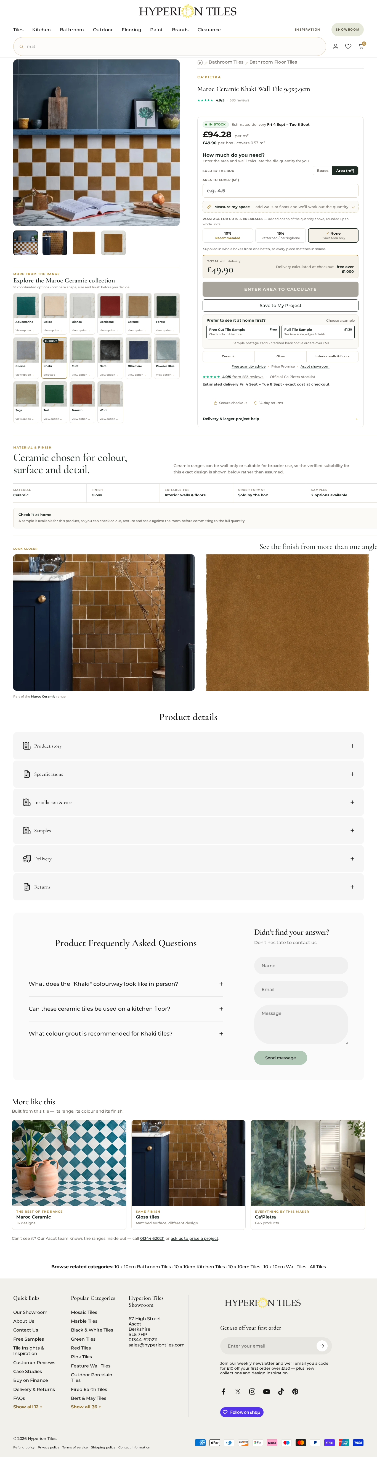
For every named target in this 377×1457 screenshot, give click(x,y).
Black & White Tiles (92, 1330)
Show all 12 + (28, 1406)
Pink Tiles (81, 1356)
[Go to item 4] (113, 242)
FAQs (19, 1398)
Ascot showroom (315, 366)
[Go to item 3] (84, 242)
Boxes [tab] (322, 171)
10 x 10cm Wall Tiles (285, 1266)
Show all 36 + (86, 1406)
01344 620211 (152, 1238)
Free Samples (28, 1339)
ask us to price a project (194, 1238)
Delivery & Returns (34, 1389)
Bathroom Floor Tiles (273, 62)
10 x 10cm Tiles (244, 1266)
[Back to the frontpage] (200, 62)
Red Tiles (81, 1348)
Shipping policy (103, 1447)
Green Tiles (83, 1339)
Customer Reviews (34, 1362)
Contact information (134, 1447)
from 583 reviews (233, 376)
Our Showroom (30, 1312)
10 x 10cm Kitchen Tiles (199, 1266)
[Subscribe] (322, 1345)
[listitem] (26, 314)
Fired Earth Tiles (89, 1389)
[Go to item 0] (25, 242)
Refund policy (23, 1447)
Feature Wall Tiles (90, 1366)
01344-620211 (143, 1339)
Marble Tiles (84, 1321)
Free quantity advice (249, 366)
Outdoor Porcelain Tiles (91, 1377)
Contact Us (25, 1330)
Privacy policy (48, 1447)
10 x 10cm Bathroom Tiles (143, 1266)
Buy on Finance (30, 1380)
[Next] (165, 152)
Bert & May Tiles (88, 1398)
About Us (23, 1321)
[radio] (228, 235)
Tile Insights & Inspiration (28, 1350)
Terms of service (75, 1447)
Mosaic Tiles (84, 1312)
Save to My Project (281, 305)
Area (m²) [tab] (345, 171)
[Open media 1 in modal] (96, 142)
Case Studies (27, 1371)
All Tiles (318, 1266)
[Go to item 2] (55, 242)
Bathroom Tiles (226, 62)
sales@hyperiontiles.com (157, 1345)
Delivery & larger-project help (231, 419)
